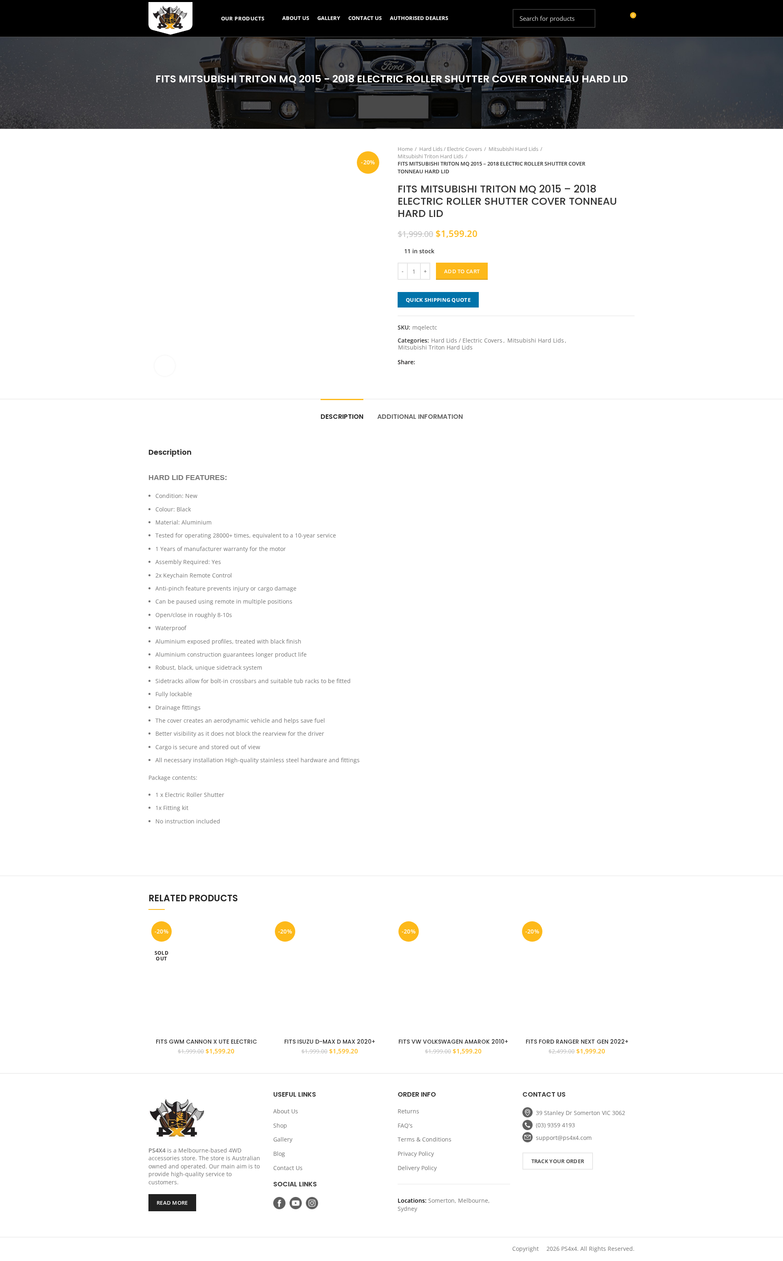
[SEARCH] (584, 18)
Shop (280, 1125)
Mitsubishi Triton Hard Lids (430, 156)
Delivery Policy (417, 1168)
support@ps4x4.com (564, 1138)
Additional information (420, 416)
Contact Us (288, 1168)
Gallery (282, 1139)
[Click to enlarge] (165, 366)
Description (342, 416)
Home (405, 149)
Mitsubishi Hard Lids (513, 149)
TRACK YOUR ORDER (557, 1161)
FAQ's (405, 1125)
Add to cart (462, 271)
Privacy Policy (416, 1153)
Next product (630, 160)
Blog (279, 1153)
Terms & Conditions (424, 1139)
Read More (172, 1202)
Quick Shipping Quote (438, 299)
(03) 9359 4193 (555, 1125)
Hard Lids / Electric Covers (450, 149)
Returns (408, 1111)
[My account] (615, 18)
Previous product (614, 160)
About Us (285, 1111)
